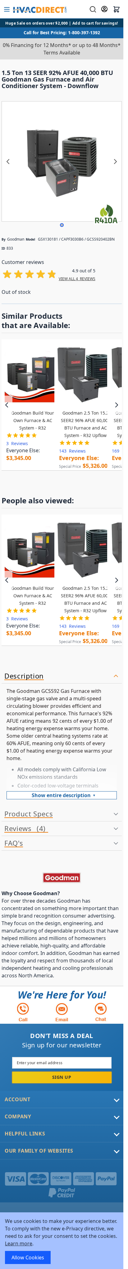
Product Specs (28, 814)
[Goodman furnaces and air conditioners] (62, 877)
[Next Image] (115, 161)
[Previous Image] (8, 161)
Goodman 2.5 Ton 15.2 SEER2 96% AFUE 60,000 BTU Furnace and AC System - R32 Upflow (85, 424)
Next (116, 405)
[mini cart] (116, 9)
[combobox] (92, 9)
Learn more (18, 1243)
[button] (62, 225)
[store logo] (39, 9)
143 (72, 451)
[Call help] (23, 1012)
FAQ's (13, 843)
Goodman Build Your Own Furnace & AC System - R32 (32, 420)
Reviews (23, 829)
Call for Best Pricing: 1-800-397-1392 (62, 32)
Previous (7, 405)
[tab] (62, 676)
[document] (61, 1240)
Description (24, 676)
